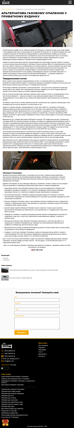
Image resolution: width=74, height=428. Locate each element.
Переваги (41, 347)
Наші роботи (42, 354)
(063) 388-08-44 (10, 353)
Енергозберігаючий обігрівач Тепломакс (15, 376)
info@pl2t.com (9, 361)
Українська (5, 365)
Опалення (6, 260)
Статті (12, 9)
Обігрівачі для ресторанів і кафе (12, 404)
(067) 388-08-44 (10, 351)
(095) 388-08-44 (10, 356)
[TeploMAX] (18, 345)
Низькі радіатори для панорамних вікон (14, 415)
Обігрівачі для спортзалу (9, 400)
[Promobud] (18, 368)
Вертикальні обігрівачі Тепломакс (12, 385)
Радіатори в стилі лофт (9, 411)
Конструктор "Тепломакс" (10, 417)
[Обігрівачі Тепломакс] (5, 4)
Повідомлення (19, 316)
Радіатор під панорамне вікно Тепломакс (15, 379)
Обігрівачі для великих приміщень (12, 393)
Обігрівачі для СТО (7, 396)
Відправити (21, 332)
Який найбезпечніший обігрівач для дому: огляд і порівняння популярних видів (33, 270)
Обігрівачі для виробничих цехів (12, 402)
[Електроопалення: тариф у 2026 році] (4, 277)
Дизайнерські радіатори (9, 413)
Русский (13, 365)
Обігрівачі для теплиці (8, 398)
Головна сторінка (5, 9)
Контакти (41, 356)
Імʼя (15, 297)
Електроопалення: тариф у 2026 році (20, 278)
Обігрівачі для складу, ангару (10, 391)
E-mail (16, 309)
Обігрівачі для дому (7, 406)
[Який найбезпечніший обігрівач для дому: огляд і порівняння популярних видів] (4, 270)
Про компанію (43, 345)
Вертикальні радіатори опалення (12, 408)
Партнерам (42, 350)
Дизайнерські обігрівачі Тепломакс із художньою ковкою (18, 381)
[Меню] (70, 3)
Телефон (17, 303)
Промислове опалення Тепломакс (12, 389)
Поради (5, 258)
